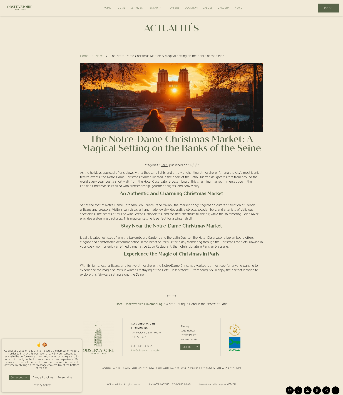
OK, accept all (19, 377)
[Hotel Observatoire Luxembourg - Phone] (298, 390)
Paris (164, 165)
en (290, 390)
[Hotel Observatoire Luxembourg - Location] (317, 390)
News (99, 56)
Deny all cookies (43, 377)
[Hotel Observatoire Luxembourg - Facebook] (335, 390)
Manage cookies (189, 339)
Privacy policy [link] (42, 384)
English (187, 346)
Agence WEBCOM (227, 384)
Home (84, 56)
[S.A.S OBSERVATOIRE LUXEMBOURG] (18, 8)
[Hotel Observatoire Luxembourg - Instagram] (326, 390)
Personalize (65, 377)
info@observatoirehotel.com (147, 350)
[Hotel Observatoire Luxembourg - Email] (308, 390)
